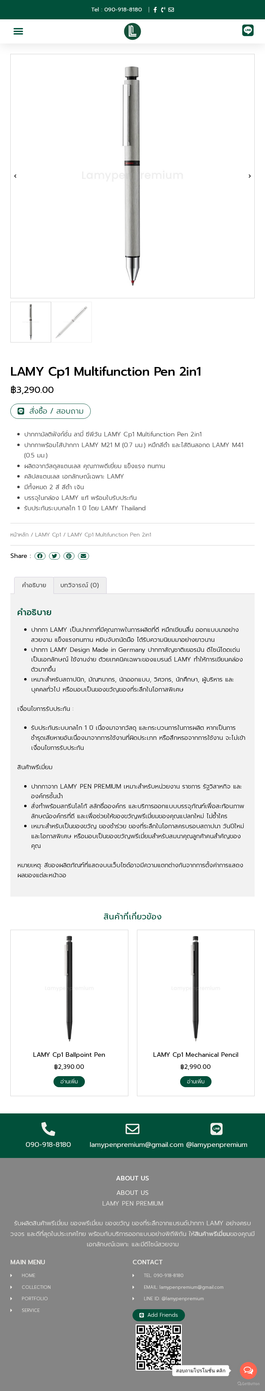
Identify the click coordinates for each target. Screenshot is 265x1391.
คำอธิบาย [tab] (34, 585)
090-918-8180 (48, 1144)
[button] (18, 31)
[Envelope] (171, 9)
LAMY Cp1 (48, 535)
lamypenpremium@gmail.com (137, 1144)
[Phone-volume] (163, 9)
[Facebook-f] (155, 9)
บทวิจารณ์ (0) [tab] (79, 585)
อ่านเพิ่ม (69, 1082)
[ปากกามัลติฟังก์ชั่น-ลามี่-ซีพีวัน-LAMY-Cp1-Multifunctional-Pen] (132, 176)
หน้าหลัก (19, 535)
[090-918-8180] (48, 1129)
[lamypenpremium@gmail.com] (132, 1129)
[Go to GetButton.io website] (248, 1384)
